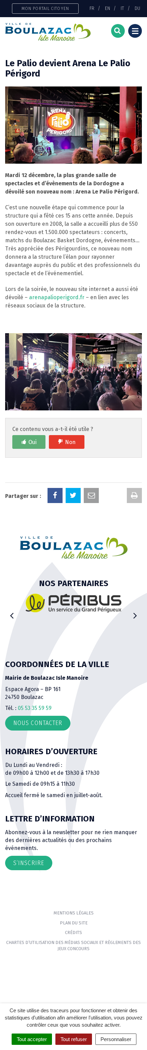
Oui (32, 442)
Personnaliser (116, 1039)
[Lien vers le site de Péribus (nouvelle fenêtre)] (73, 602)
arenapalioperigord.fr (56, 297)
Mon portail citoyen (45, 8)
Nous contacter (37, 723)
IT (122, 8)
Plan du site (74, 922)
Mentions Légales (74, 912)
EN (107, 8)
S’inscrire (28, 863)
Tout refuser (74, 1039)
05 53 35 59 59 (35, 708)
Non (70, 442)
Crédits (73, 932)
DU (137, 8)
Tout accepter (32, 1039)
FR (92, 8)
